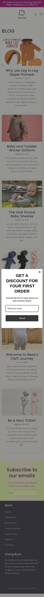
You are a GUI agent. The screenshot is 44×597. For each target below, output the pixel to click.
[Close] (40, 272)
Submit (22, 318)
